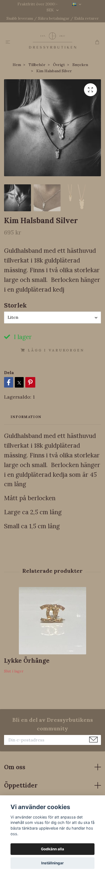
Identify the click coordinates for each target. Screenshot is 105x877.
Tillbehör (37, 64)
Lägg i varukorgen (56, 350)
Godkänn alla (52, 849)
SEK (51, 10)
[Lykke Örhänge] (52, 620)
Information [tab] (25, 417)
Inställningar (52, 863)
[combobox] (52, 317)
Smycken (80, 64)
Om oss (14, 767)
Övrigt (59, 64)
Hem (17, 64)
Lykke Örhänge (27, 660)
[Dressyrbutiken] (52, 40)
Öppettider (21, 785)
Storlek (15, 305)
